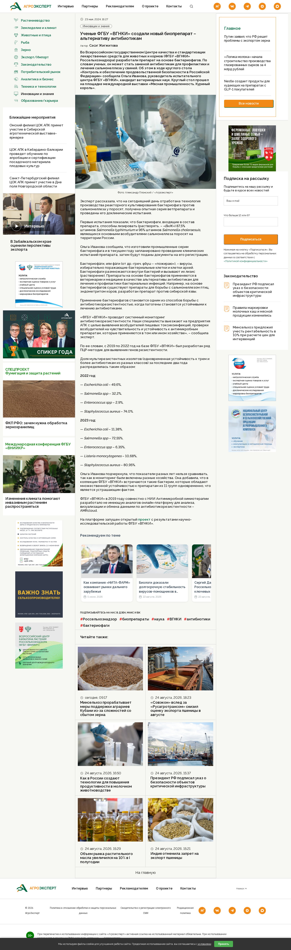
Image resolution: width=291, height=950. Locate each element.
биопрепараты (135, 619)
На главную (145, 872)
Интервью (66, 6)
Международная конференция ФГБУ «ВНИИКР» (37, 446)
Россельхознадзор (100, 619)
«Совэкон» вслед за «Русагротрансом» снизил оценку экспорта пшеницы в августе (175, 708)
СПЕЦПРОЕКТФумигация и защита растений (32, 371)
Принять (223, 943)
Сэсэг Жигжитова (103, 45)
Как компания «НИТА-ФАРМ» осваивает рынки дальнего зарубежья (107, 587)
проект (144, 519)
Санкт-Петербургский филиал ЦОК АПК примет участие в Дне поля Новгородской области (36, 182)
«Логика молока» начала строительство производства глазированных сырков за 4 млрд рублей (247, 63)
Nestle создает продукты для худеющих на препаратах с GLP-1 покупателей (247, 85)
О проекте (150, 6)
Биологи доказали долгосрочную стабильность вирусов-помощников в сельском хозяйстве (162, 587)
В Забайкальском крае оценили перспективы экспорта (30, 245)
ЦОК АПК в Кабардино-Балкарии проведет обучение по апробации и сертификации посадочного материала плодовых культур (36, 158)
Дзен (122, 612)
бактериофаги (96, 625)
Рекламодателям (120, 6)
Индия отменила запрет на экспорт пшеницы (174, 855)
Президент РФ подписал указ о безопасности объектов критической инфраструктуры (178, 782)
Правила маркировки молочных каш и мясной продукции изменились (252, 311)
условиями (204, 943)
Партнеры (90, 6)
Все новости (249, 103)
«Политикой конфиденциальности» (246, 261)
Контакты (174, 6)
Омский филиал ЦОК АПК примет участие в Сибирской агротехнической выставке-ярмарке (36, 131)
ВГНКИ (176, 619)
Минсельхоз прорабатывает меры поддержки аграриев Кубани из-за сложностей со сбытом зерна (105, 708)
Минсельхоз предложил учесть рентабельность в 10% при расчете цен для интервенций (254, 333)
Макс (130, 612)
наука (159, 619)
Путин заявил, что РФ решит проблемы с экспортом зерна (247, 39)
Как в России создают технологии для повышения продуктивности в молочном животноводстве (106, 784)
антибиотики (198, 619)
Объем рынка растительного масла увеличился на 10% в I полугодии (106, 858)
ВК (138, 612)
